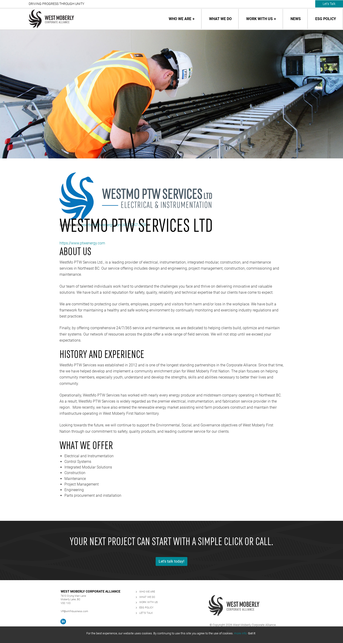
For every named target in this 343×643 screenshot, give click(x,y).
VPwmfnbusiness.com (74, 611)
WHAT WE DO (147, 597)
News (295, 19)
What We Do (220, 19)
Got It (251, 633)
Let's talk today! (171, 561)
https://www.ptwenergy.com (82, 243)
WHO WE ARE (147, 591)
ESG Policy (325, 19)
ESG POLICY (146, 607)
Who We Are (180, 19)
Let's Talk (329, 4)
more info (240, 633)
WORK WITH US (148, 602)
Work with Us (259, 19)
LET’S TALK (146, 612)
